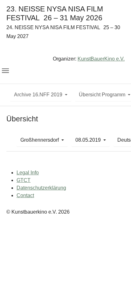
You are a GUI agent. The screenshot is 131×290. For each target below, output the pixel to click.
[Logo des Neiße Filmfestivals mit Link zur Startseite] (65, 49)
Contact (25, 195)
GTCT (24, 180)
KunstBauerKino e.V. (101, 58)
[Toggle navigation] (5, 70)
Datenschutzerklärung (41, 187)
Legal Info (28, 172)
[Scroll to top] (117, 276)
